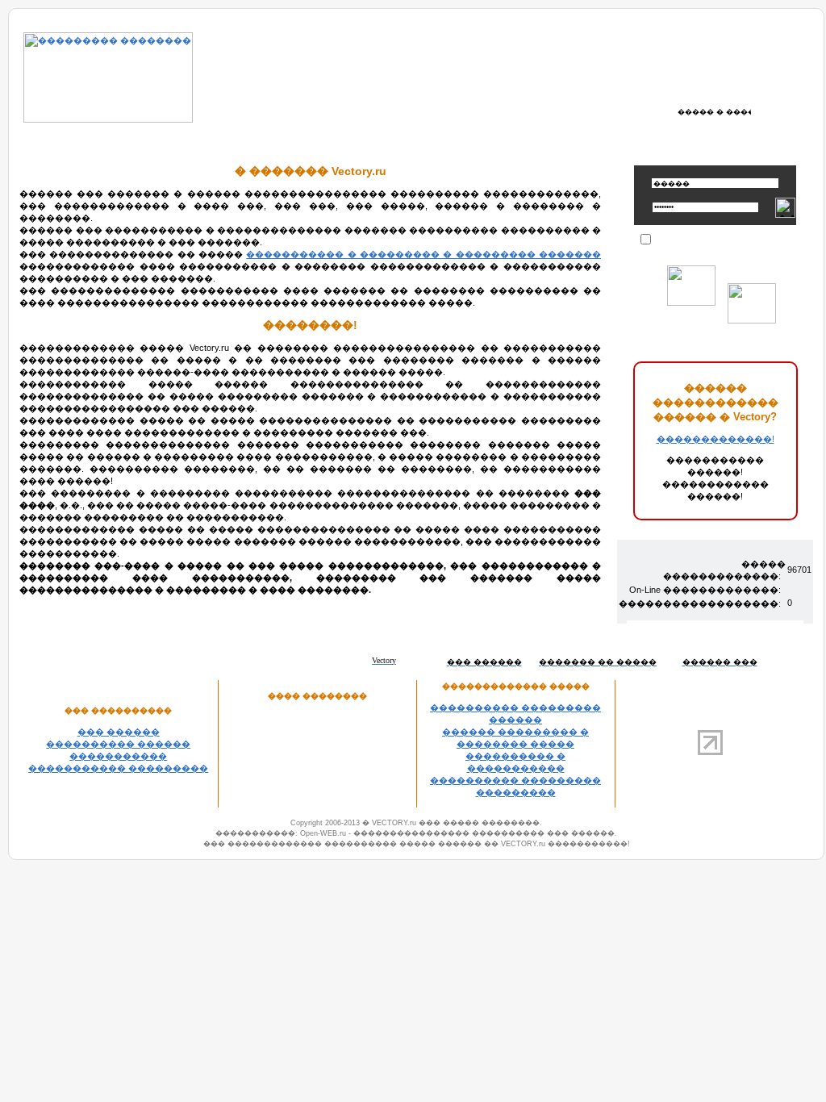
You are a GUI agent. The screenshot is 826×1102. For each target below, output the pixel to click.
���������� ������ (118, 744)
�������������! (715, 439)
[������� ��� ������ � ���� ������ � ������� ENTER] (715, 111)
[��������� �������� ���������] (108, 119)
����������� (118, 756)
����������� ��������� (118, 768)
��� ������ (118, 732)
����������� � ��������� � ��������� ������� (423, 254)
